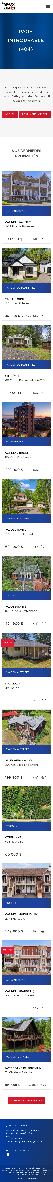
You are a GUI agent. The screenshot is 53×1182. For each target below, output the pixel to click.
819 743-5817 (17, 1139)
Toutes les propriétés (26, 1101)
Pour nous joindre (35, 114)
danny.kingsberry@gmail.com (28, 1142)
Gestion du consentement (33, 1174)
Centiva (32, 1178)
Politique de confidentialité (21, 1172)
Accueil (10, 114)
